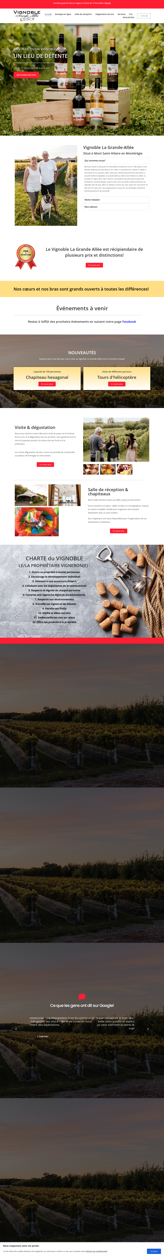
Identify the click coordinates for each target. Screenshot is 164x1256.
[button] (16, 1029)
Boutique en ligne (63, 14)
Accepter (154, 1251)
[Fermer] (161, 1244)
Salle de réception (83, 14)
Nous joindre (128, 17)
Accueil (48, 14)
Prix (130, 14)
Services (121, 14)
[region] (82, 1249)
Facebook (129, 321)
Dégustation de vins (104, 14)
